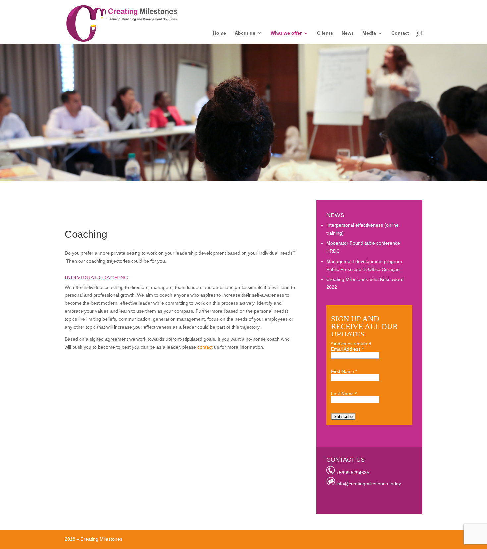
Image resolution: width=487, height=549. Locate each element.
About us (245, 33)
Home (219, 33)
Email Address (347, 349)
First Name (344, 371)
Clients (325, 33)
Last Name (344, 393)
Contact (400, 33)
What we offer (286, 33)
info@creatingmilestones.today (368, 483)
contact (205, 347)
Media (369, 33)
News (348, 33)
